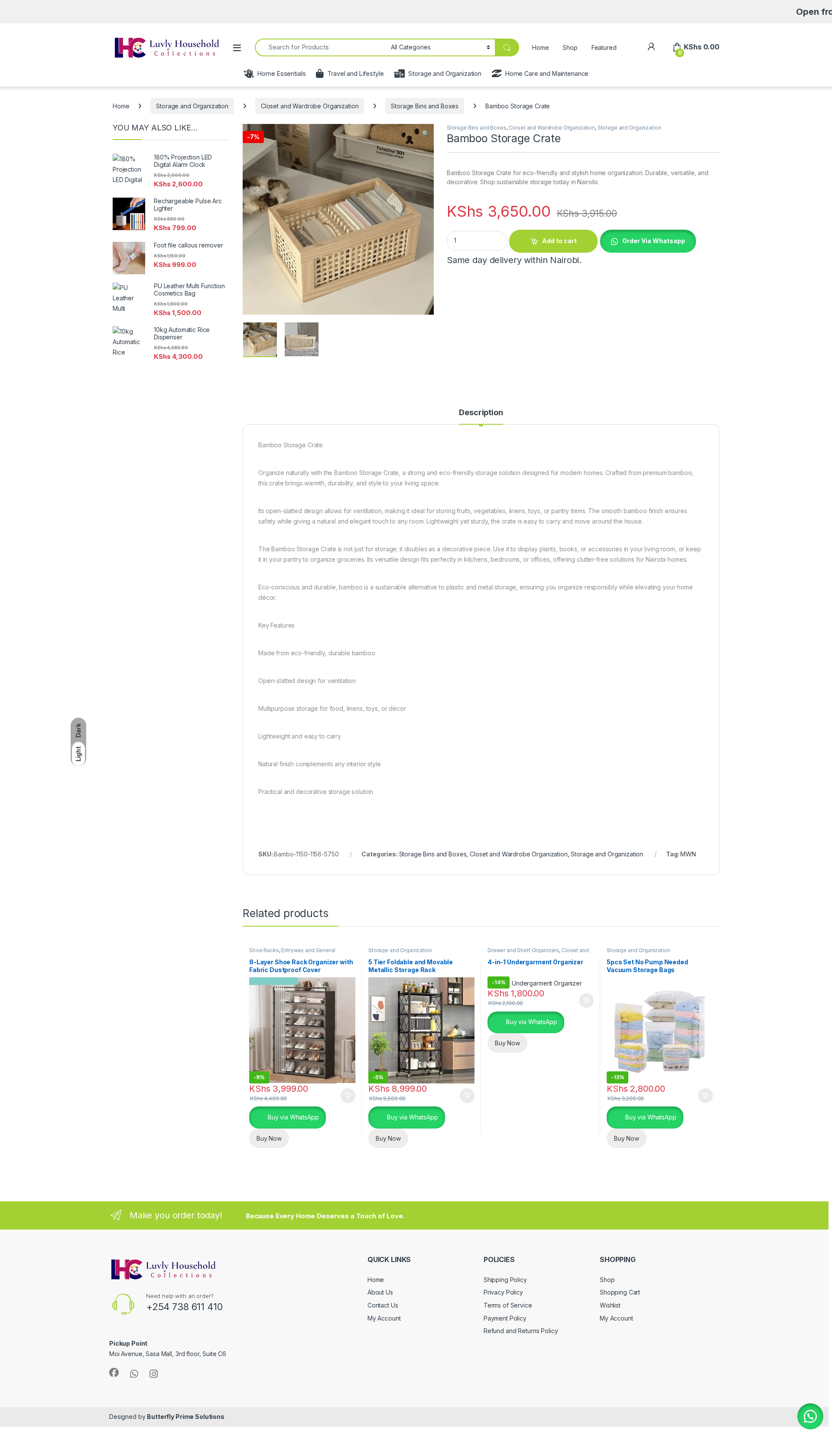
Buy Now (269, 1138)
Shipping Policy (505, 1279)
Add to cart (559, 240)
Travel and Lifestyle (355, 73)
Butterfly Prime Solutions (185, 1416)
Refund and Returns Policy (521, 1330)
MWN (688, 854)
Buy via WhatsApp (292, 1117)
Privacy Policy (503, 1292)
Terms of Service (508, 1305)
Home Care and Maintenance (546, 73)
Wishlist (610, 1305)
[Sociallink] (114, 1372)
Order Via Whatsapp (653, 240)
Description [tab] (481, 413)
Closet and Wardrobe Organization (310, 106)
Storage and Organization (444, 73)
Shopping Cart (620, 1292)
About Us (380, 1292)
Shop (569, 47)
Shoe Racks (264, 950)
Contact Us (382, 1305)
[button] (425, 133)
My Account (384, 1318)
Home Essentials (281, 73)
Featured (604, 47)
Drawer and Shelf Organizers (523, 950)
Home (540, 47)
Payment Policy (505, 1318)
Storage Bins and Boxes (424, 106)
